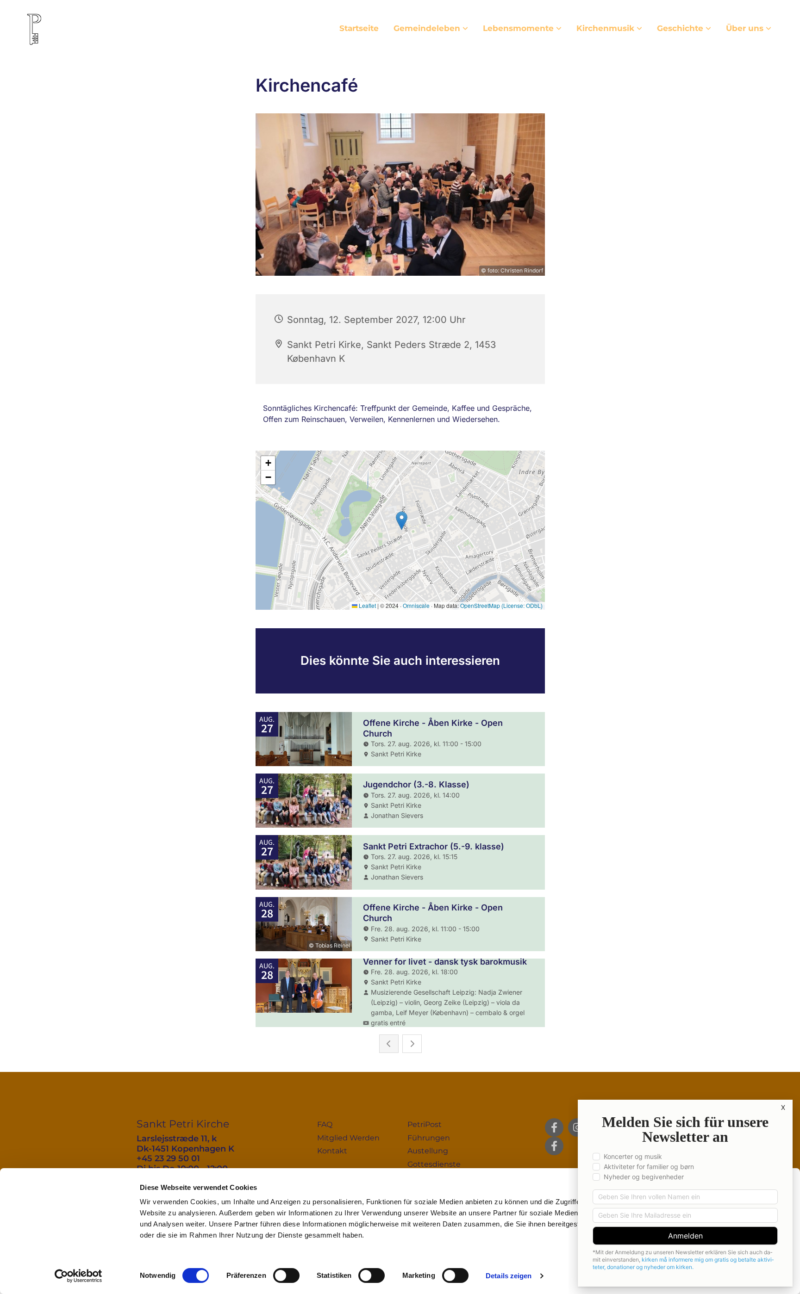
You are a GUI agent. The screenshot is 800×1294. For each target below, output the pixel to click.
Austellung (427, 1150)
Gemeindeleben (427, 28)
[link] (430, 28)
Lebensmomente (518, 28)
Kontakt (332, 1150)
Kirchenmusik (605, 28)
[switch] (286, 1275)
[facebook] (554, 1127)
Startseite (359, 28)
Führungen (428, 1137)
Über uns (744, 28)
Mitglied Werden (348, 1137)
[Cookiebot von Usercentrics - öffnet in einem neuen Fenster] (78, 1276)
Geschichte (680, 28)
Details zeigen (508, 1276)
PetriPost (424, 1124)
